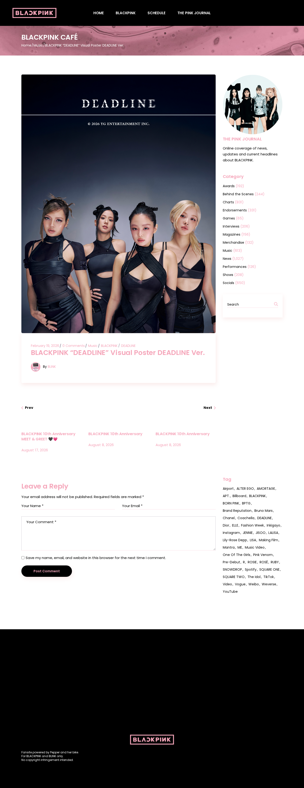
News (227, 258)
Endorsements (235, 210)
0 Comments (73, 345)
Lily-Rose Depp (235, 540)
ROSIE (252, 562)
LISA (253, 540)
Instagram (231, 532)
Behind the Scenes (238, 194)
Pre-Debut (231, 562)
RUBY (275, 562)
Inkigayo (273, 525)
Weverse (269, 584)
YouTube (230, 591)
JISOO (261, 532)
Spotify (250, 569)
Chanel (229, 518)
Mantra (229, 547)
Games (229, 218)
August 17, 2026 (34, 450)
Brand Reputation (237, 510)
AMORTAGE (266, 488)
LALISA (273, 532)
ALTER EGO (245, 488)
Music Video (255, 547)
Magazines (231, 234)
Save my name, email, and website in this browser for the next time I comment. (96, 557)
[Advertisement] (253, 397)
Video (227, 584)
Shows (228, 274)
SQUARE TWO (234, 576)
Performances (235, 266)
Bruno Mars (263, 510)
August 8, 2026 (101, 444)
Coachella (246, 518)
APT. (226, 496)
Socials (228, 282)
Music (38, 45)
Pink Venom (263, 554)
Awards (229, 186)
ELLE (235, 525)
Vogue (240, 584)
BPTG (246, 503)
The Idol (254, 576)
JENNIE (248, 532)
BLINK (52, 366)
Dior (226, 525)
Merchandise (233, 242)
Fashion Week (252, 525)
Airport (228, 488)
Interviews (231, 226)
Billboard (239, 496)
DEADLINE (128, 345)
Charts (228, 202)
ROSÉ (264, 562)
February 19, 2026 (45, 345)
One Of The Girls (236, 554)
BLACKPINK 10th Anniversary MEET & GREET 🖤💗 (48, 436)
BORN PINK (231, 503)
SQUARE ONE (269, 569)
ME (240, 547)
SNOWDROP (232, 569)
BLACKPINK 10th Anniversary (115, 434)
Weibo (253, 584)
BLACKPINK (109, 345)
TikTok (268, 576)
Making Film (268, 540)
